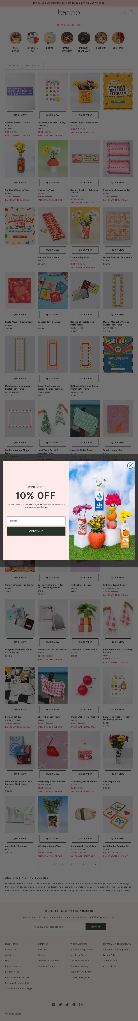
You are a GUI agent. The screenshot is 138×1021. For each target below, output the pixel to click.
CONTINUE (36, 531)
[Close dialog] (130, 466)
